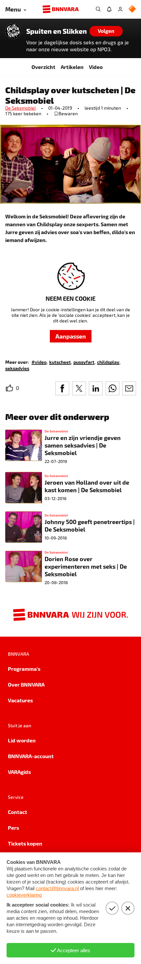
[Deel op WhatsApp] (112, 388)
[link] (39, 362)
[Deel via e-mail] (129, 388)
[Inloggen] (120, 9)
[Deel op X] (79, 388)
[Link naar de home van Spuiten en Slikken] (13, 31)
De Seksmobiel (20, 108)
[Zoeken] (98, 9)
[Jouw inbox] (109, 9)
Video (96, 67)
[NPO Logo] (132, 9)
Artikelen (72, 67)
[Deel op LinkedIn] (95, 388)
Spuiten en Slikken (56, 31)
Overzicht (43, 67)
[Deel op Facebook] (62, 388)
